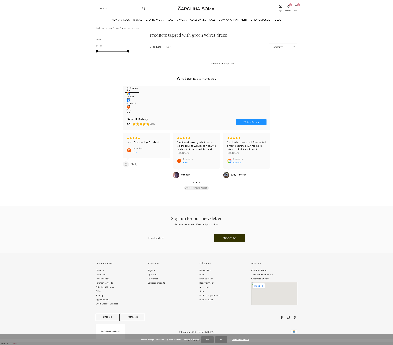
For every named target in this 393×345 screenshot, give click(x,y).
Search (143, 8)
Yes (207, 339)
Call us (107, 317)
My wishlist (153, 278)
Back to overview (104, 28)
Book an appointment (233, 19)
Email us (133, 317)
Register (152, 270)
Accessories (198, 19)
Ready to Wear (177, 19)
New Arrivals (121, 19)
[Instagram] (288, 317)
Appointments (102, 299)
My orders (152, 274)
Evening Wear (154, 19)
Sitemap (99, 295)
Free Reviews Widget (198, 188)
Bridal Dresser (261, 19)
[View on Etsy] (126, 164)
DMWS (210, 332)
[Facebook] (282, 317)
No (221, 339)
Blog (278, 19)
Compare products (156, 283)
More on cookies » (240, 339)
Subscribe (229, 238)
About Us (100, 270)
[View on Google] (226, 175)
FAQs (98, 291)
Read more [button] (183, 152)
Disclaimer (101, 274)
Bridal (137, 19)
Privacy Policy (102, 278)
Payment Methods (104, 283)
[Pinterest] (295, 317)
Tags (117, 28)
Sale (212, 19)
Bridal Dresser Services (107, 303)
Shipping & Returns (105, 287)
